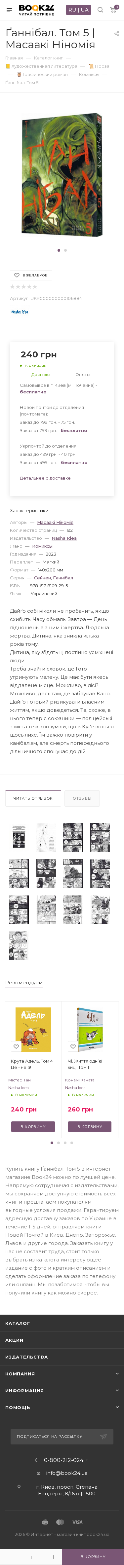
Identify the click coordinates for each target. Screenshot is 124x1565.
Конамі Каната (80, 1079)
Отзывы (82, 798)
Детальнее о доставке (45, 478)
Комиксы (42, 546)
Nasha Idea (64, 538)
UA (85, 10)
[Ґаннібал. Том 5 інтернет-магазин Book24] (62, 175)
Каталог (17, 1323)
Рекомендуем (24, 982)
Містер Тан (19, 1079)
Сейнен (42, 577)
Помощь (17, 1407)
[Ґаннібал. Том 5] (18, 837)
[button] (59, 250)
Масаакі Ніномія (55, 522)
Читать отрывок (33, 798)
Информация (24, 1390)
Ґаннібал (63, 577)
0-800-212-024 (63, 1460)
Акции (14, 1340)
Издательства (26, 1357)
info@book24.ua (67, 1473)
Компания (20, 1373)
